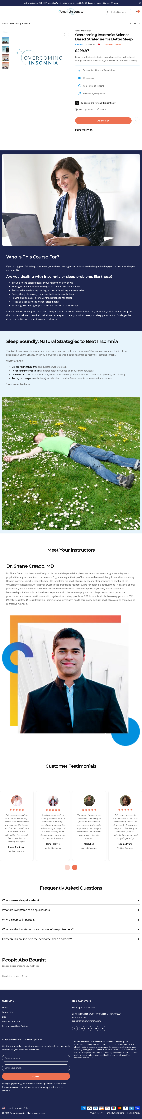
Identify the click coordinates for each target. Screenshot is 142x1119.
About (5, 1007)
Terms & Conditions (114, 1112)
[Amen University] (71, 12)
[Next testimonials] (74, 867)
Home (5, 23)
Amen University (83, 30)
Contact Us (7, 1012)
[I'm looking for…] (108, 12)
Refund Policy (133, 1112)
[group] (40, 59)
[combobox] (118, 12)
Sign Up (36, 1076)
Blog (4, 1016)
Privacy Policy (95, 1112)
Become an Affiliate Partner (15, 1026)
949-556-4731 (79, 1017)
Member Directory (11, 1021)
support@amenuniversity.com (86, 1020)
